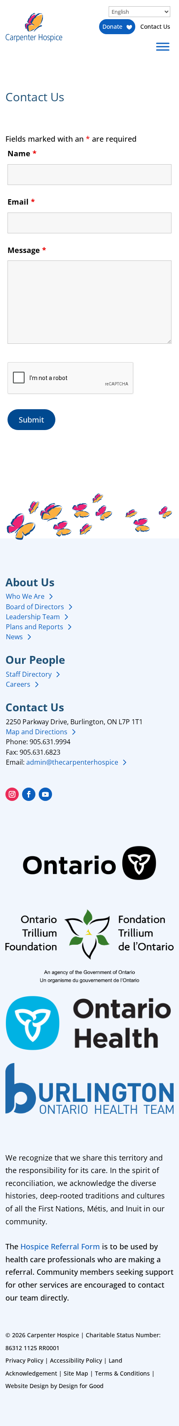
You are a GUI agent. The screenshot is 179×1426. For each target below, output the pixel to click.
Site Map (76, 1373)
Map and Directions (36, 731)
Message (26, 250)
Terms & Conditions (122, 1373)
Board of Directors (35, 606)
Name (22, 153)
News (14, 636)
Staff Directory (29, 674)
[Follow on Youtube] (45, 794)
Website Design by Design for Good (54, 1386)
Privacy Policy (24, 1360)
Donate (112, 26)
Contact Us (155, 26)
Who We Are (25, 596)
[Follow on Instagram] (12, 794)
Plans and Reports (34, 626)
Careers (18, 684)
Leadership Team (33, 616)
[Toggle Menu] (162, 46)
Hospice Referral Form (60, 1246)
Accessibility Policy (76, 1360)
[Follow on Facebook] (28, 794)
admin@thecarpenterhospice (72, 762)
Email (21, 202)
